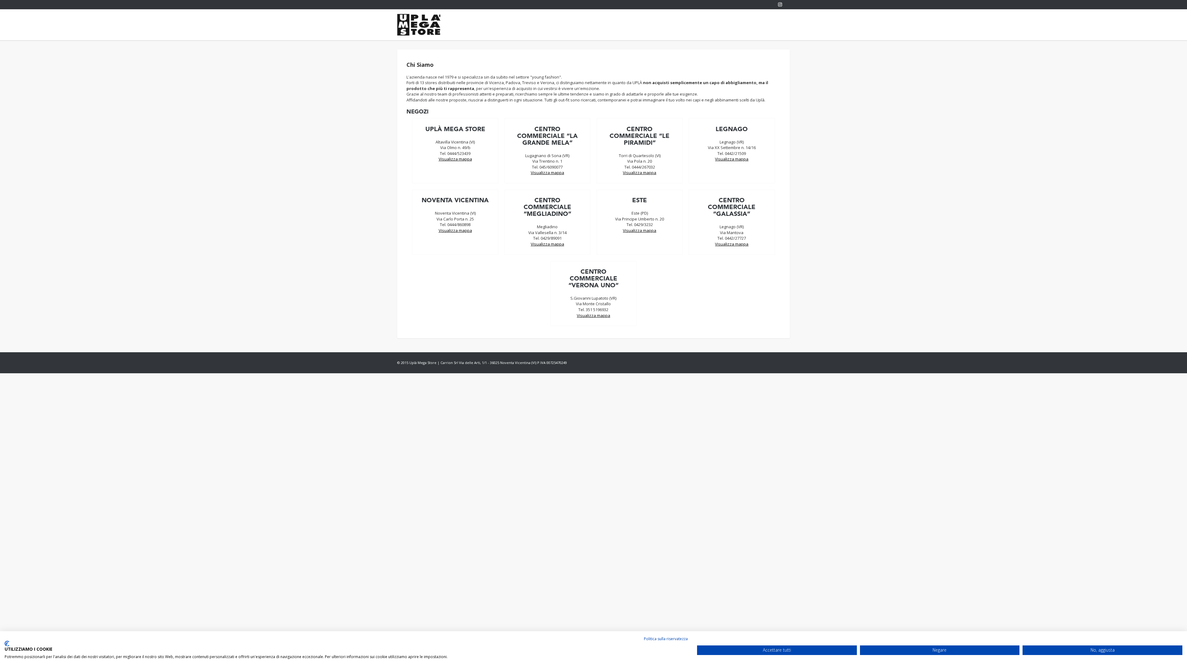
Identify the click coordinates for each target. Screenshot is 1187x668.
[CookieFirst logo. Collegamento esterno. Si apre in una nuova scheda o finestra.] (7, 643)
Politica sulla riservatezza (666, 638)
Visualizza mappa (455, 159)
